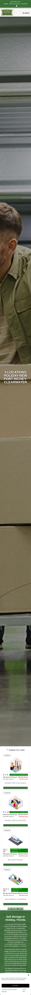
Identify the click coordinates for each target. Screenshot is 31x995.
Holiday (6, 3)
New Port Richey (15, 3)
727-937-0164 (16, 1)
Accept (15, 985)
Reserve (15, 787)
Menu (27, 13)
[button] (28, 975)
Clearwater (24, 3)
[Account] (17, 6)
